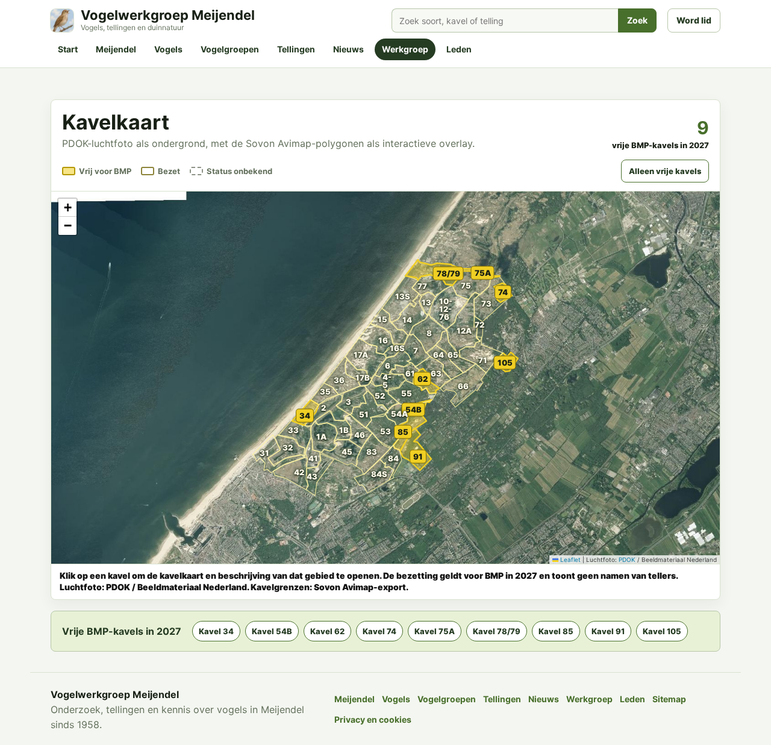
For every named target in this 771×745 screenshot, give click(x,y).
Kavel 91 (608, 631)
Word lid (693, 20)
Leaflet (569, 559)
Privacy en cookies (372, 719)
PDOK (627, 559)
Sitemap (669, 699)
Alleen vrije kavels (665, 171)
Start (68, 49)
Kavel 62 (327, 631)
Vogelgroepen (230, 49)
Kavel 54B (272, 631)
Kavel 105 (662, 631)
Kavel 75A (434, 631)
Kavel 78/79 (496, 631)
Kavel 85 (555, 631)
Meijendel (116, 49)
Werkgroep (405, 49)
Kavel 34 (216, 631)
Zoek (637, 20)
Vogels (168, 49)
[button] (298, 434)
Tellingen (296, 49)
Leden (459, 49)
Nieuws (348, 49)
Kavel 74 (379, 631)
